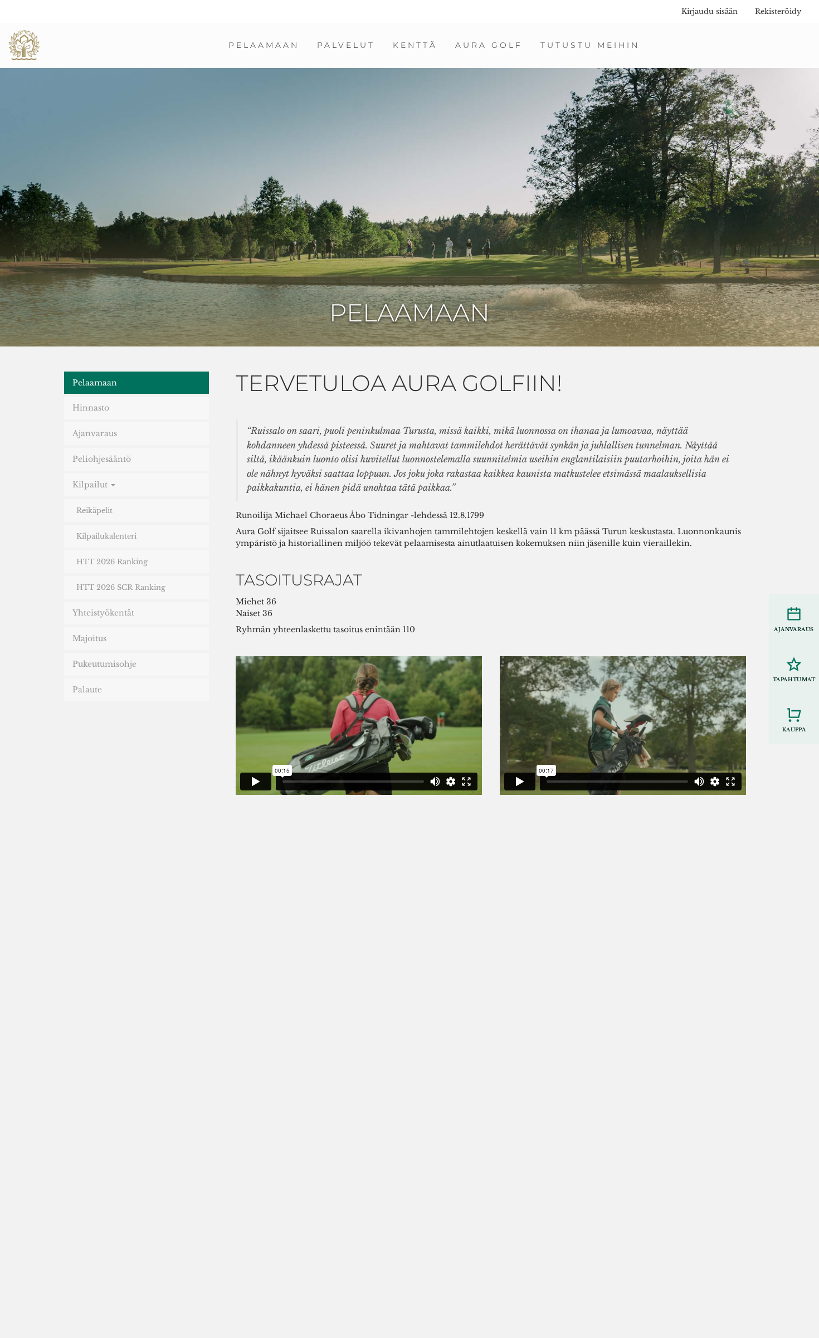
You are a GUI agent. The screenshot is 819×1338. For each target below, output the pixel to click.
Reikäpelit (94, 510)
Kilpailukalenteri (106, 536)
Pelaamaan (263, 45)
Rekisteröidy (778, 11)
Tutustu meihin (590, 45)
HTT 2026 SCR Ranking (120, 587)
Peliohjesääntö (101, 459)
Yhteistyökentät (103, 613)
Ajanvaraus (94, 433)
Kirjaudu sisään (709, 11)
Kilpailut (91, 485)
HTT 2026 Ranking (112, 562)
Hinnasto (90, 408)
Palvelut (346, 45)
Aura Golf (489, 45)
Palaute (87, 690)
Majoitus (89, 638)
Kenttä (415, 45)
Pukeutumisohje (104, 664)
